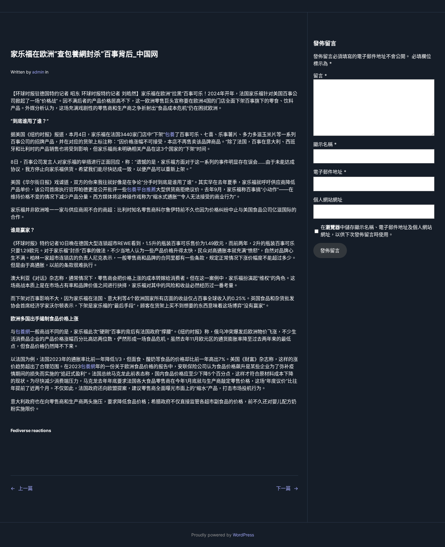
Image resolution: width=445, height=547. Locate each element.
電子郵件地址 (329, 172)
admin (38, 71)
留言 (320, 76)
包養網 (22, 332)
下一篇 (283, 488)
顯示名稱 (325, 144)
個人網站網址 (327, 200)
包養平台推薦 (141, 189)
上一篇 (25, 488)
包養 (170, 134)
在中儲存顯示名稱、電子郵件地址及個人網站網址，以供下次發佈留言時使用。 (376, 230)
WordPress (243, 534)
